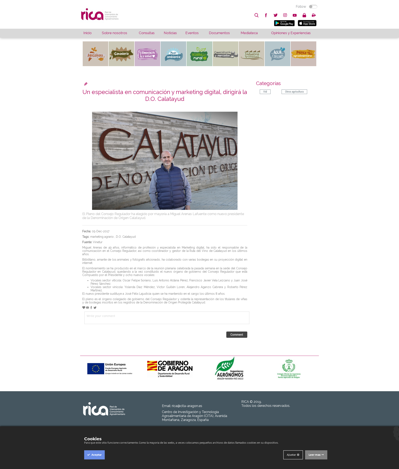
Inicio (87, 33)
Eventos (192, 33)
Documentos (219, 33)
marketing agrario (102, 236)
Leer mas (314, 454)
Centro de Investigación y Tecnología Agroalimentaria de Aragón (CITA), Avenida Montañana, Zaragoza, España (194, 416)
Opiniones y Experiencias (291, 33)
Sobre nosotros (114, 33)
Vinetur (97, 242)
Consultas (147, 33)
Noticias (170, 33)
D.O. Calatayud (126, 236)
